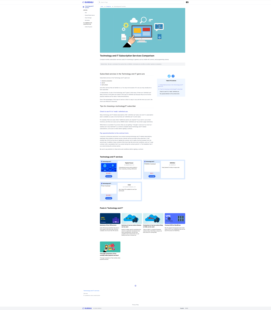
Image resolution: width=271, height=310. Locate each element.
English (182, 308)
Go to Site (108, 176)
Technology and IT (107, 161)
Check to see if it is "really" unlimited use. (169, 91)
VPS (86, 12)
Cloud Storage (88, 17)
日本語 (186, 308)
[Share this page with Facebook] (173, 76)
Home (102, 6)
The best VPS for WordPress (173, 225)
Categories (108, 6)
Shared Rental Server (90, 15)
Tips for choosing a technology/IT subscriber (171, 89)
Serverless (87, 20)
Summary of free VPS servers (108, 225)
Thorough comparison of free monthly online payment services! (109, 254)
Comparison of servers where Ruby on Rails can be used (153, 226)
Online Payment (88, 26)
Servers (85, 10)
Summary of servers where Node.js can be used (131, 226)
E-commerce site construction (87, 23)
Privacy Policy (135, 304)
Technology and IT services (89, 7)
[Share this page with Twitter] (169, 76)
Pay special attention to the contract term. (170, 93)
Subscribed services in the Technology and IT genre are (170, 85)
